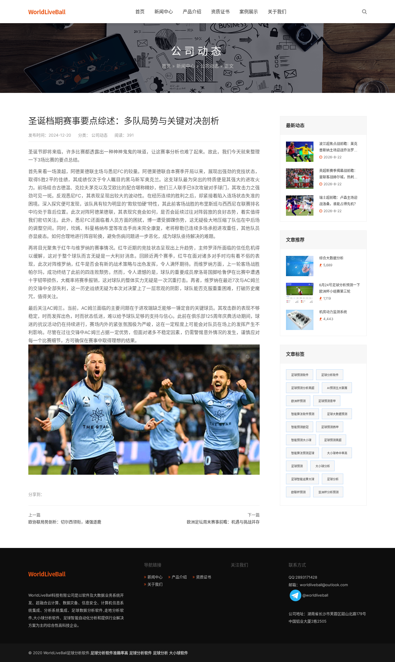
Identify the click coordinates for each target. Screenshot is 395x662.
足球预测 (297, 466)
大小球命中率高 (337, 453)
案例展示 (248, 11)
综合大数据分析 (331, 258)
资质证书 (220, 11)
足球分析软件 (330, 375)
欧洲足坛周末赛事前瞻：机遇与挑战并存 (223, 521)
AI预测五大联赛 (337, 388)
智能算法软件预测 (302, 414)
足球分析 (333, 479)
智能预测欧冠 (300, 427)
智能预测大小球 (301, 440)
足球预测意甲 (327, 401)
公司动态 (209, 66)
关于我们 (277, 11)
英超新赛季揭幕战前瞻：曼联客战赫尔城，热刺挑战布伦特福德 (338, 174)
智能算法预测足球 (302, 453)
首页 (140, 11)
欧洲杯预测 (298, 401)
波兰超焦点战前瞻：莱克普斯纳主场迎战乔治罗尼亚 (338, 147)
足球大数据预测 (337, 414)
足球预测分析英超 (302, 388)
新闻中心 (163, 11)
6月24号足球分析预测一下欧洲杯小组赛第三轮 (339, 288)
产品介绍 (192, 11)
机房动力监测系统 (333, 312)
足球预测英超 (333, 440)
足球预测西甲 (330, 427)
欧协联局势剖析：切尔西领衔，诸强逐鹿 (64, 521)
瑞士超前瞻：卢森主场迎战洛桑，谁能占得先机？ (338, 201)
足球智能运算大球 (302, 479)
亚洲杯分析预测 (328, 492)
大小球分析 (322, 466)
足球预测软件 (300, 375)
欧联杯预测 (298, 492)
